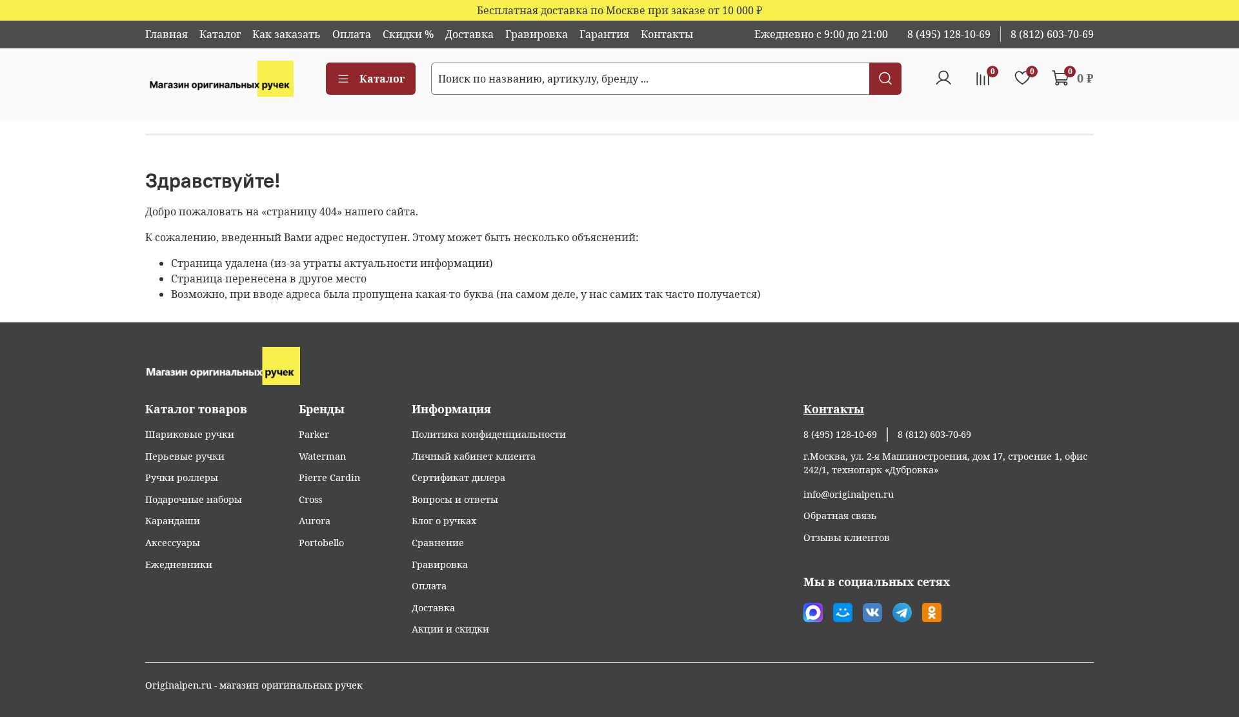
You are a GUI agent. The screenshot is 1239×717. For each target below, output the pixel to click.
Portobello (321, 542)
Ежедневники (178, 564)
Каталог (220, 34)
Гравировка (536, 34)
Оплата (351, 34)
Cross (310, 499)
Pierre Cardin (329, 477)
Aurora (314, 521)
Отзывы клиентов (846, 537)
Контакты (667, 34)
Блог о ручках (444, 521)
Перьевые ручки (185, 456)
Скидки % (408, 34)
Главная (166, 34)
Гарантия (604, 34)
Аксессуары (172, 542)
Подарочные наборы (193, 499)
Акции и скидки (450, 629)
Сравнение (438, 542)
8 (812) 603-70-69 (1052, 34)
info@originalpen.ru (848, 494)
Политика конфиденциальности (489, 434)
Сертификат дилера (458, 477)
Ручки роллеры (181, 477)
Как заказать (286, 34)
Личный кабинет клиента (474, 456)
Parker (314, 434)
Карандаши (172, 521)
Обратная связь (840, 515)
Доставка (469, 34)
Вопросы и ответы (455, 499)
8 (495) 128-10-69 (949, 34)
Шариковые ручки (189, 434)
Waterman (322, 456)
